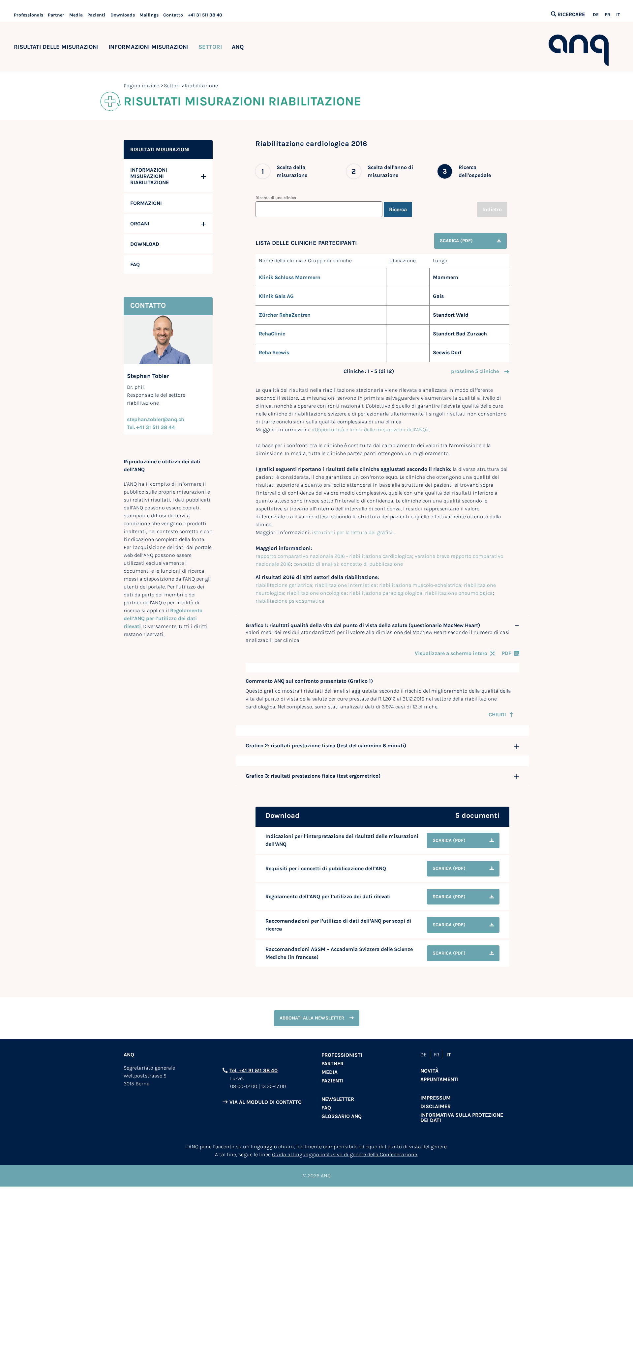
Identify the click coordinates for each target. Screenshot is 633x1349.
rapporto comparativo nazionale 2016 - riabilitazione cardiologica (334, 556)
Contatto (173, 15)
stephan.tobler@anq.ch (155, 419)
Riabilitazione (201, 85)
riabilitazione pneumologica (459, 593)
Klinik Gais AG (276, 296)
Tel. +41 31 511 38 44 (151, 427)
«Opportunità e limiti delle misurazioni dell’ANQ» (370, 429)
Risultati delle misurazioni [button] (56, 46)
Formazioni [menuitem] (146, 203)
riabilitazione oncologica (317, 593)
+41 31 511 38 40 (205, 15)
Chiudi (497, 714)
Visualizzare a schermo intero (451, 653)
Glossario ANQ (341, 1116)
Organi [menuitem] (139, 223)
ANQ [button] (238, 46)
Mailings (149, 15)
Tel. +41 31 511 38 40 (253, 1070)
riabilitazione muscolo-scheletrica (420, 585)
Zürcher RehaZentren (285, 315)
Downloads (122, 15)
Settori (172, 85)
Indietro (492, 209)
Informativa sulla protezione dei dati (461, 1117)
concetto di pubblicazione (372, 564)
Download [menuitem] (144, 244)
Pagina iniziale (141, 85)
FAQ (326, 1108)
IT (618, 15)
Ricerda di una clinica (276, 197)
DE (596, 15)
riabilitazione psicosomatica (290, 601)
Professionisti (341, 1055)
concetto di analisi (315, 564)
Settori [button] (210, 46)
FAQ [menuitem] (135, 264)
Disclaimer (435, 1106)
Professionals (28, 15)
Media (76, 15)
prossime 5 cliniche (475, 371)
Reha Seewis (274, 352)
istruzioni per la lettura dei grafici (352, 532)
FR (607, 15)
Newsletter (337, 1099)
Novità (429, 1071)
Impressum (435, 1098)
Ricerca (398, 209)
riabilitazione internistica (346, 585)
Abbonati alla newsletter (312, 1018)
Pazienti (96, 15)
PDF (506, 653)
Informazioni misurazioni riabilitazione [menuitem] (149, 176)
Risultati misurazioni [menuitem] (160, 149)
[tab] (382, 625)
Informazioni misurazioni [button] (148, 46)
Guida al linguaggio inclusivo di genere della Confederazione (344, 1154)
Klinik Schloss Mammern (289, 277)
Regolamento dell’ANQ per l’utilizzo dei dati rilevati (163, 618)
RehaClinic (272, 333)
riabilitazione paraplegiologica (385, 593)
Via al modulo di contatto (265, 1102)
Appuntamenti (439, 1079)
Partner (56, 15)
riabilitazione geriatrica (284, 585)
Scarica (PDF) (456, 241)
